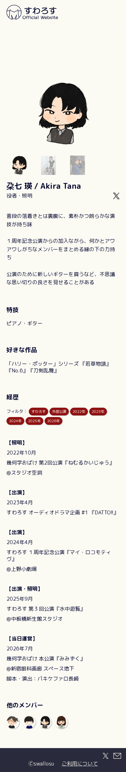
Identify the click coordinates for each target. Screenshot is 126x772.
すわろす (38, 411)
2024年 (15, 421)
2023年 (98, 411)
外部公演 (59, 411)
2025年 (34, 421)
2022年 (79, 411)
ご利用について (80, 763)
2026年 (53, 421)
